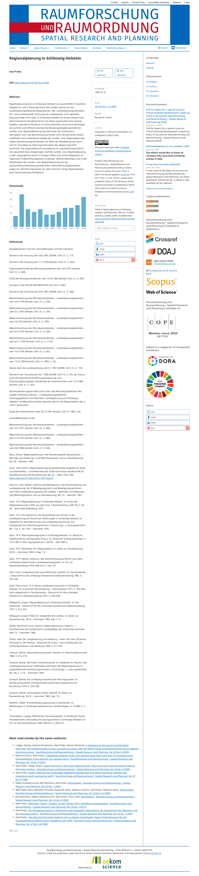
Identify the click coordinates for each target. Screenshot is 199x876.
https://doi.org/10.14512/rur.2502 (32, 82)
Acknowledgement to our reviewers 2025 (167, 146)
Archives (97, 47)
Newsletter (181, 47)
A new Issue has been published (163, 164)
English (150, 67)
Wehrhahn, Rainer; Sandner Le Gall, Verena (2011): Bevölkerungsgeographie (68, 803)
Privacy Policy (138, 2)
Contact (114, 2)
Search (164, 47)
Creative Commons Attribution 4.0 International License (113, 151)
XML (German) (121, 72)
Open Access (41, 47)
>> (16, 830)
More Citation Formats (107, 228)
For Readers (151, 81)
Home (12, 47)
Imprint (125, 2)
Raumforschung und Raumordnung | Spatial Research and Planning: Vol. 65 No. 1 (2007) (86, 813)
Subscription (81, 47)
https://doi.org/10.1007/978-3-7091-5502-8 (31, 478)
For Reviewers (152, 95)
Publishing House (115, 47)
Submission (61, 47)
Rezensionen (75, 782)
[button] (115, 243)
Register (177, 2)
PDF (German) (101, 72)
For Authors (151, 86)
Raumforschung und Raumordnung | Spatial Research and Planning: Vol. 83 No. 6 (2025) (82, 752)
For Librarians (152, 91)
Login (187, 2)
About (23, 47)
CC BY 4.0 (125, 174)
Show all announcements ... (160, 188)
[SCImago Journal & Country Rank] (161, 273)
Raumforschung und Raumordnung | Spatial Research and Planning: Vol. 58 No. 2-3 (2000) (63, 793)
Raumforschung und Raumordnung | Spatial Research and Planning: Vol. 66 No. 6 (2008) (83, 769)
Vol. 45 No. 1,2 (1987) (105, 106)
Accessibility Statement (159, 2)
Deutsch (150, 63)
